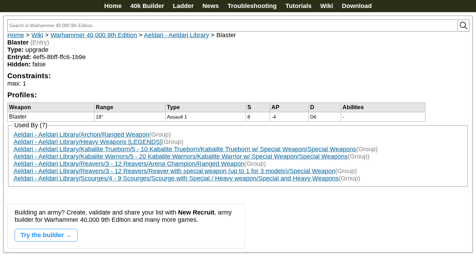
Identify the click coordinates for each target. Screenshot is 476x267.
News (210, 5)
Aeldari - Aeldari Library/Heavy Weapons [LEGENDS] (88, 141)
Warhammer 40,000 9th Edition (94, 35)
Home (113, 5)
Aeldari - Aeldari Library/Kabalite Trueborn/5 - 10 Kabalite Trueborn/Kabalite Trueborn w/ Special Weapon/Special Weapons (185, 149)
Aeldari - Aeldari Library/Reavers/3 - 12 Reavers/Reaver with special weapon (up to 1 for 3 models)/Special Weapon (174, 171)
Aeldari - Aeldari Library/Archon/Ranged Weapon (81, 134)
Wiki (326, 5)
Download (357, 5)
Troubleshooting (252, 5)
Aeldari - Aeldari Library (176, 35)
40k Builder (147, 5)
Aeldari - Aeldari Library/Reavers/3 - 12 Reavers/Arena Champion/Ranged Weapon (129, 163)
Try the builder (42, 235)
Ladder (183, 5)
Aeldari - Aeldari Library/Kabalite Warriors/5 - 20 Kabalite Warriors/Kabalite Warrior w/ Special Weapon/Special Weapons (181, 156)
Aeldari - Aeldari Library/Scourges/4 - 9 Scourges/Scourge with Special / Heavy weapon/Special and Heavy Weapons (176, 178)
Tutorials (298, 5)
